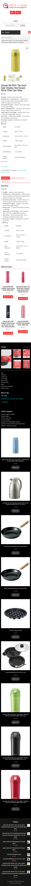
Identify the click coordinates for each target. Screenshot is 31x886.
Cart (2, 373)
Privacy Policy (5, 382)
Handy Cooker (5, 416)
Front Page (4, 378)
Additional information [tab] (18, 178)
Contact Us (4, 377)
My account (4, 380)
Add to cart (7, 296)
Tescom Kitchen (5, 420)
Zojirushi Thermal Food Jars (9, 425)
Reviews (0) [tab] (5, 181)
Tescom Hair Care (6, 418)
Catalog (7, 32)
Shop (2, 384)
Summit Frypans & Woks (8, 414)
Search (23, 25)
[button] (29, 32)
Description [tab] (5, 178)
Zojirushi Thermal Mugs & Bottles (10, 422)
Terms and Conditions (7, 386)
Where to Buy (5, 388)
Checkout (3, 375)
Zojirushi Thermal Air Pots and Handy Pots (13, 424)
